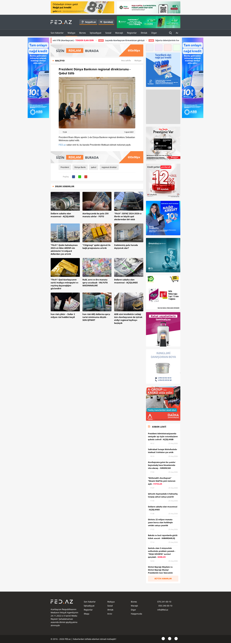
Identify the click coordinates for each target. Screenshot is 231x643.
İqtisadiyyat (95, 32)
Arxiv (109, 613)
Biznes (82, 32)
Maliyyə (71, 32)
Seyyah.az (90, 21)
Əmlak (144, 32)
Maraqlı (119, 32)
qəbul (93, 167)
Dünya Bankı (80, 167)
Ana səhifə (126, 60)
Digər (154, 32)
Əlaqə (86, 613)
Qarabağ (108, 21)
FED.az (62, 145)
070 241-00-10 (164, 601)
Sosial (108, 32)
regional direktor (109, 167)
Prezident (65, 167)
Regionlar (132, 32)
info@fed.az (162, 609)
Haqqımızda (136, 613)
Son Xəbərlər (57, 32)
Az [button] (177, 32)
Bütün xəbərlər (163, 578)
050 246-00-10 (165, 605)
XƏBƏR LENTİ (159, 426)
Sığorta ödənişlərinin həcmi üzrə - (151, 40)
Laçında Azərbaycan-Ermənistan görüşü (82, 40)
